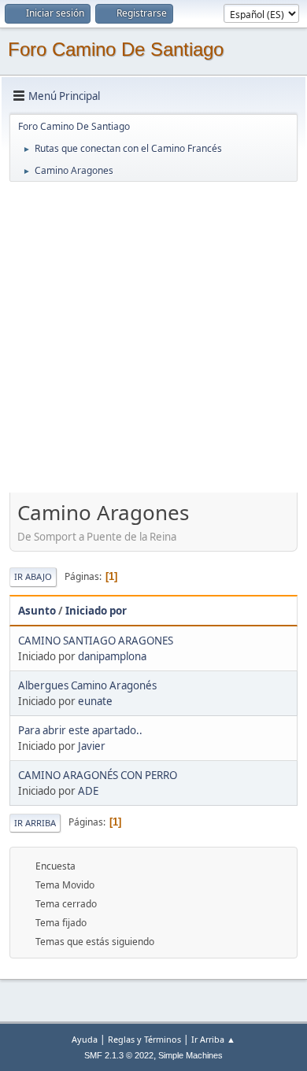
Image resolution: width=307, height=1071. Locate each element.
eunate (95, 701)
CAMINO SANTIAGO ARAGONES (95, 640)
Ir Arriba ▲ (213, 1039)
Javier (91, 746)
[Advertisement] (153, 336)
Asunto (37, 611)
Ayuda (85, 1039)
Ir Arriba (35, 823)
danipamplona (112, 656)
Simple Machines (190, 1055)
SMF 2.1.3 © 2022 (119, 1055)
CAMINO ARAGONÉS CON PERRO (97, 775)
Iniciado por (96, 611)
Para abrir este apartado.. (80, 730)
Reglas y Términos (144, 1039)
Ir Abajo (33, 576)
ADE (88, 791)
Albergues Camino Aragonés (87, 685)
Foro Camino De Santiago (116, 49)
